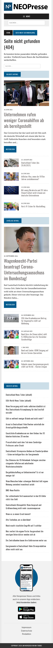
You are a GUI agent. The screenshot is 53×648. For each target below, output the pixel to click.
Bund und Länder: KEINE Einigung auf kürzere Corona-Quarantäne (34, 352)
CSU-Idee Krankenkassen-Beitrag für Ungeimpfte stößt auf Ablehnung (33, 321)
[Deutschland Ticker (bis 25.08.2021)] (11, 165)
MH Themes (38, 646)
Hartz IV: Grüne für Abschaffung (33, 206)
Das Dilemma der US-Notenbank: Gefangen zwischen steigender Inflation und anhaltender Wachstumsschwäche (25, 463)
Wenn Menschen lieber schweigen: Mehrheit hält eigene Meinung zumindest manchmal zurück (27, 483)
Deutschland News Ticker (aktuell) (19, 394)
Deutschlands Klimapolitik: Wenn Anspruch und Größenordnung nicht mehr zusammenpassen (23, 506)
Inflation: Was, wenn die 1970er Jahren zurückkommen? (33, 178)
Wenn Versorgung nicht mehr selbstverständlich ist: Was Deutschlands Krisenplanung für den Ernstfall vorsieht (26, 409)
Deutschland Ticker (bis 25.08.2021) (30, 164)
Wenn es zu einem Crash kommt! (18, 514)
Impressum (26, 627)
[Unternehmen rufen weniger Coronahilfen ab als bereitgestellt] (26, 104)
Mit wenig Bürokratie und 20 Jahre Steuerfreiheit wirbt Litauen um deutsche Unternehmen (34, 193)
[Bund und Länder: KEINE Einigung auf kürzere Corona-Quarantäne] (11, 353)
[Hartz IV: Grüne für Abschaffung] (11, 209)
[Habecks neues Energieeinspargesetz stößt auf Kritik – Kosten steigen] (11, 366)
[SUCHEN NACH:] (26, 22)
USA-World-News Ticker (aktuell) (18, 400)
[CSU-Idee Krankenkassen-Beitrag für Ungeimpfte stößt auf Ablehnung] (11, 320)
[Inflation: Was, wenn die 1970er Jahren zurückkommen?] (11, 179)
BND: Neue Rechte (12, 490)
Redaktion (26, 634)
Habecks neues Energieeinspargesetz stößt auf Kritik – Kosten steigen (35, 365)
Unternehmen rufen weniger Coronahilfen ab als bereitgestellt (24, 120)
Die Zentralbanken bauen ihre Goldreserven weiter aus (26, 540)
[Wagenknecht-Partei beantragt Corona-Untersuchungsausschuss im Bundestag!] (26, 250)
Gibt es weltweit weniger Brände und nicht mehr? (25, 418)
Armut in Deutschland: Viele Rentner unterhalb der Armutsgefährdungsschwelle (25, 426)
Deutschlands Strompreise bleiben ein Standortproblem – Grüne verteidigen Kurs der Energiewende (27, 453)
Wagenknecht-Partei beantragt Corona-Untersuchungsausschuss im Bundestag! (24, 269)
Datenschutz (26, 631)
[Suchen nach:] (22, 65)
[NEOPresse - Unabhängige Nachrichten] (26, 6)
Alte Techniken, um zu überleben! (18, 519)
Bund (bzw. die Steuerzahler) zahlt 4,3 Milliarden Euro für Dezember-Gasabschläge (34, 337)
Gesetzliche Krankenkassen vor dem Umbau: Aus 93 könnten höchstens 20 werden (25, 435)
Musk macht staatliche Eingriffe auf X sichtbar (24, 525)
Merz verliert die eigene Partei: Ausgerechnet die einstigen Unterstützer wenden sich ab (24, 533)
